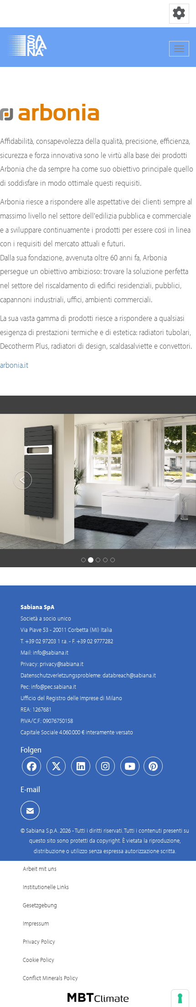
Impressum (36, 923)
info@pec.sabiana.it (53, 686)
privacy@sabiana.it (61, 664)
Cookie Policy (38, 960)
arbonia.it (14, 365)
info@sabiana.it (50, 652)
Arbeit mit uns (40, 869)
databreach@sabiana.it (129, 675)
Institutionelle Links (46, 887)
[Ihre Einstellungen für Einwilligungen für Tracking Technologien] (180, 998)
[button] (15, 481)
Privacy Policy (39, 941)
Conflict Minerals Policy (50, 978)
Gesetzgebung (40, 905)
